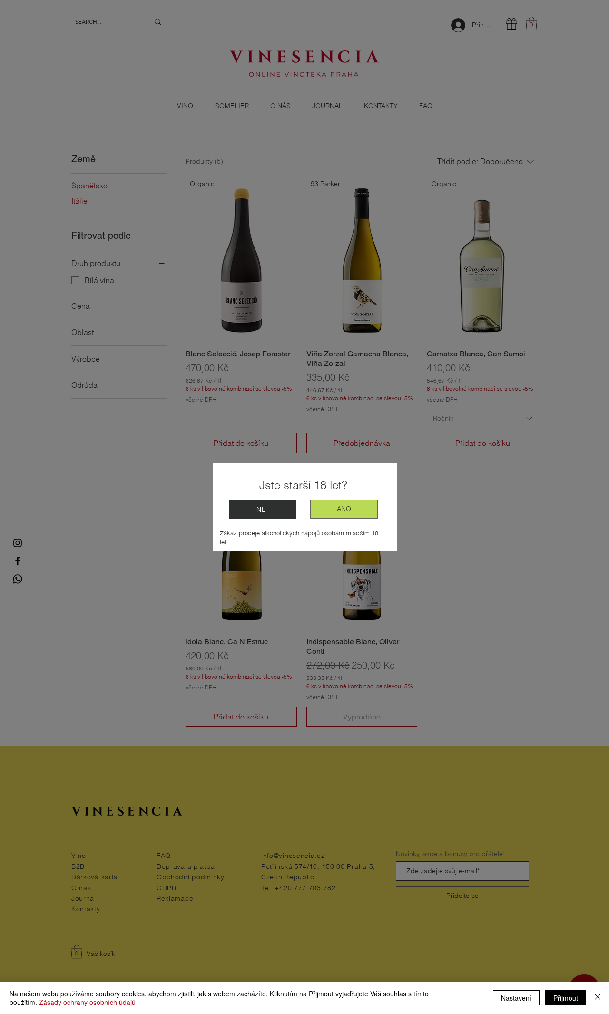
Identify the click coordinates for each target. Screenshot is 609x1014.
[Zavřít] (597, 997)
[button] (344, 509)
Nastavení (516, 998)
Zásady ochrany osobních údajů (87, 1002)
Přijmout (565, 998)
